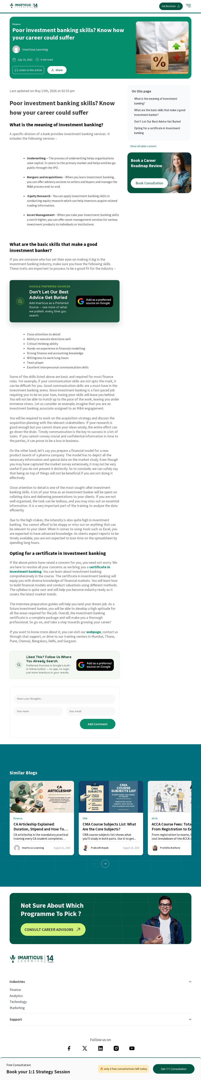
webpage (93, 632)
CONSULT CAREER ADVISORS (49, 929)
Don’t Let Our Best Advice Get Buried (157, 121)
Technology (18, 1002)
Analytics (16, 996)
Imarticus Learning (35, 49)
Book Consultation (149, 183)
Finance (15, 990)
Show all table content (143, 146)
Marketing (17, 1008)
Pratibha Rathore (170, 847)
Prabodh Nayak (100, 847)
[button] (105, 864)
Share (59, 70)
